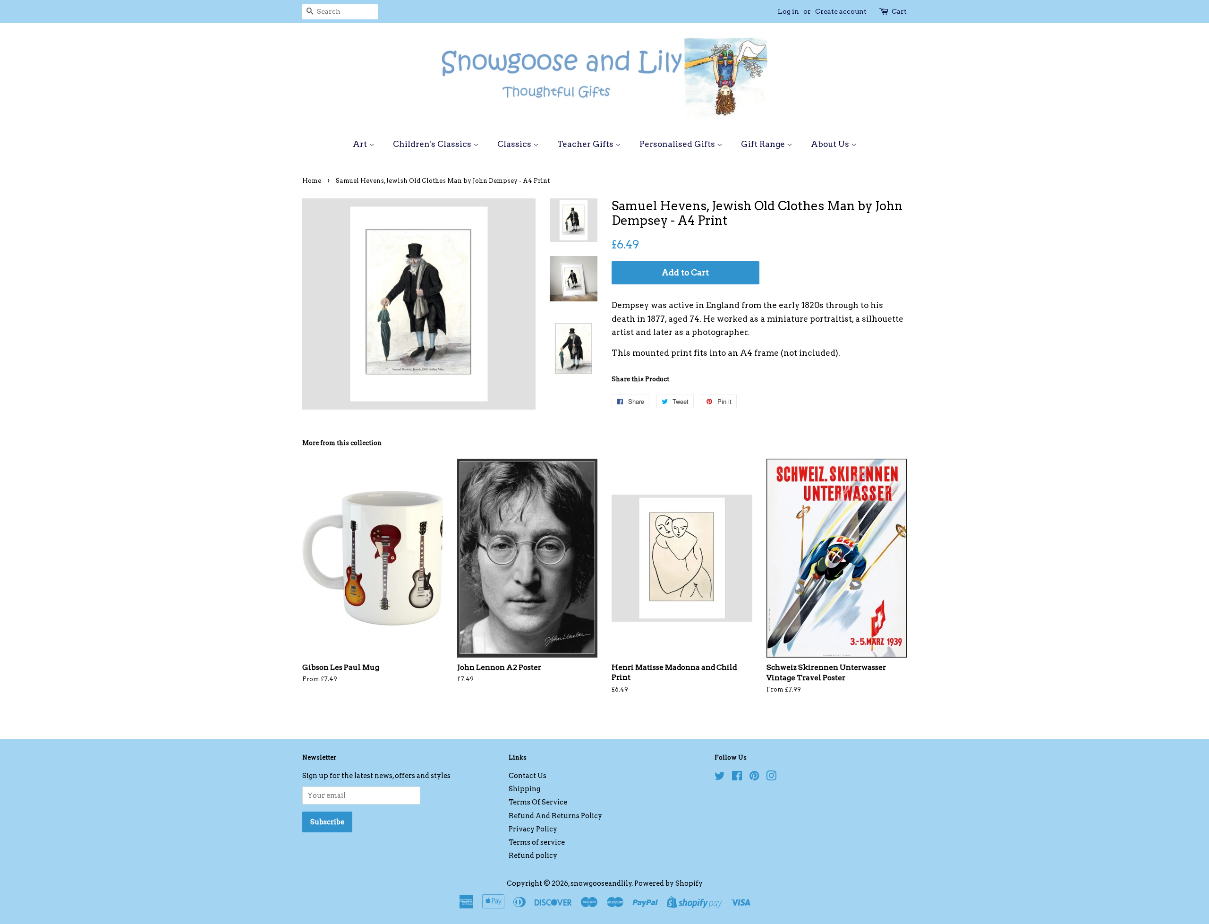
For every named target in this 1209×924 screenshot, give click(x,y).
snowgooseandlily (601, 883)
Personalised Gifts (678, 144)
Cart (899, 11)
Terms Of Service (538, 802)
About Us (831, 144)
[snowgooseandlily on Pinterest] (754, 777)
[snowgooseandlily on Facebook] (737, 777)
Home (311, 180)
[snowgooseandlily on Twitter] (720, 777)
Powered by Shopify (668, 883)
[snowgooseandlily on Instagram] (771, 777)
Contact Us (527, 775)
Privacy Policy (533, 829)
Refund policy (533, 855)
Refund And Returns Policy (555, 816)
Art (361, 144)
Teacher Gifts (586, 144)
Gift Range (764, 144)
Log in (788, 11)
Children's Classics (433, 144)
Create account (841, 11)
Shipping (524, 789)
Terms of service (537, 842)
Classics (515, 144)
